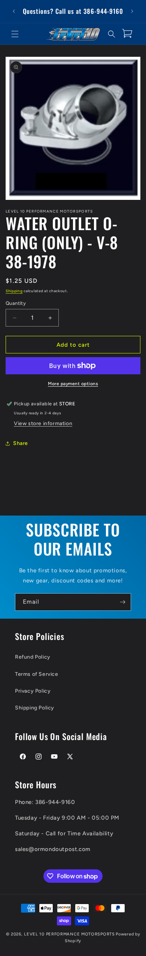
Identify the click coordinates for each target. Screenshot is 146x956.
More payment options (73, 383)
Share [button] (20, 443)
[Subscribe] (122, 602)
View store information (43, 423)
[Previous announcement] (14, 11)
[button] (15, 34)
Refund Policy (33, 657)
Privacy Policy (33, 691)
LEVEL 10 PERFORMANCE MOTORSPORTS (69, 934)
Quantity (16, 303)
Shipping (14, 290)
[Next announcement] (132, 11)
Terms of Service (36, 674)
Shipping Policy (34, 708)
